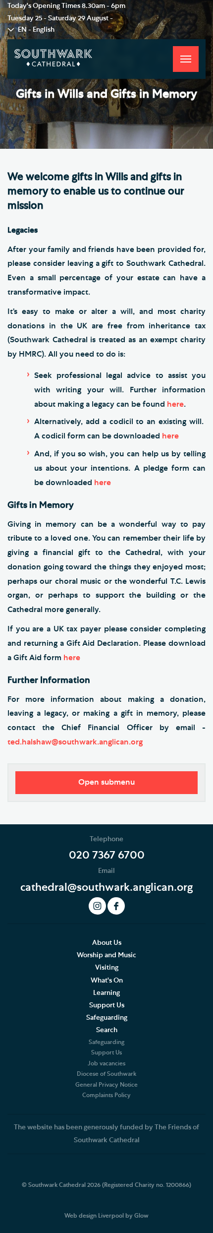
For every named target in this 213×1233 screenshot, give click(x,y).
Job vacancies (106, 1063)
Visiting (106, 967)
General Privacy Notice (106, 1085)
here (175, 404)
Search (106, 1030)
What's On (107, 980)
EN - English (36, 29)
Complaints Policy (106, 1095)
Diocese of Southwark (106, 1074)
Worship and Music (106, 955)
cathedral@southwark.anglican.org (106, 887)
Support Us (106, 1005)
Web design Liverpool (94, 1216)
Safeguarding (106, 1017)
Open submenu (106, 782)
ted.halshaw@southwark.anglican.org (75, 742)
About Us (106, 942)
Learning (106, 992)
